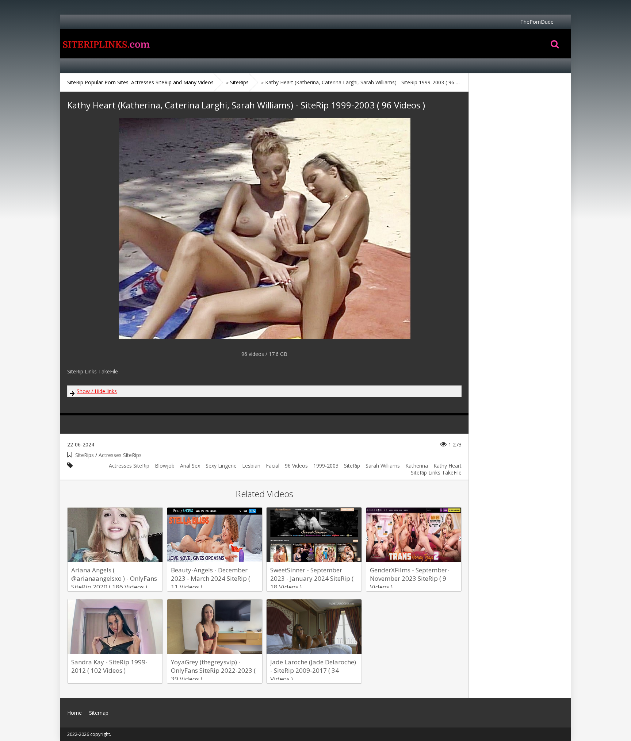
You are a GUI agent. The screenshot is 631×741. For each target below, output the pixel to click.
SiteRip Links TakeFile (436, 472)
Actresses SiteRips (120, 455)
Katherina (416, 465)
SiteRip (352, 465)
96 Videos (296, 465)
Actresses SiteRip (129, 465)
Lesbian (251, 465)
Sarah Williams (383, 465)
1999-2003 (326, 465)
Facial (272, 465)
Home (105, 43)
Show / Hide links (97, 391)
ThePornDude (537, 21)
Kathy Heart (447, 465)
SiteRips (84, 455)
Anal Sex (190, 465)
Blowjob (165, 465)
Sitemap (98, 712)
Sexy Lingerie (221, 465)
